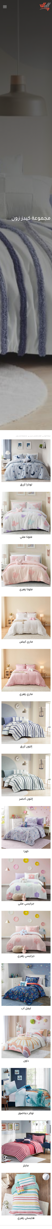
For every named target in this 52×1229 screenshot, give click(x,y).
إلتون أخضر (26, 799)
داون (26, 1061)
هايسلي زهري (26, 1218)
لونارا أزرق (26, 485)
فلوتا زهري (26, 589)
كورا (26, 851)
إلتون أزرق (26, 746)
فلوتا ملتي (26, 537)
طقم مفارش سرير (36, 436)
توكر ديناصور (26, 1113)
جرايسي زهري (26, 956)
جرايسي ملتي (26, 904)
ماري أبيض (26, 642)
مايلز (26, 1165)
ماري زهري (26, 694)
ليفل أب (26, 1008)
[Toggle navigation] (4, 6)
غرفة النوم (47, 436)
